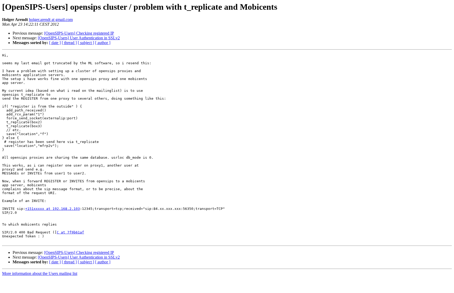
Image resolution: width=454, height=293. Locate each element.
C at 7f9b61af (70, 232)
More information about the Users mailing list (39, 273)
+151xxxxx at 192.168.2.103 (52, 209)
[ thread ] (69, 42)
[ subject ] (86, 42)
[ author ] (102, 42)
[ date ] (55, 42)
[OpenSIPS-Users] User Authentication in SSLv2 (79, 38)
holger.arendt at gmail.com (51, 19)
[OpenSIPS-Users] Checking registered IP (79, 33)
